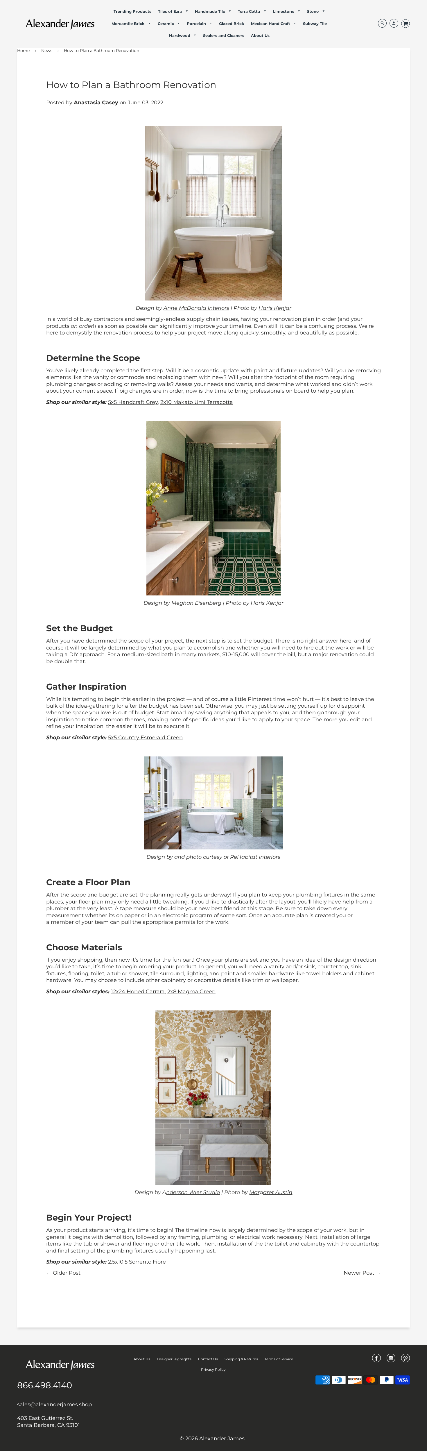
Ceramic (166, 23)
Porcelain (197, 23)
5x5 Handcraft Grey (133, 402)
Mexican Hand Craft (271, 23)
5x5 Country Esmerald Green (145, 737)
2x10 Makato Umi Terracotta (196, 402)
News (46, 50)
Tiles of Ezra (170, 11)
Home (23, 50)
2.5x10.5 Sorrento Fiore (137, 1262)
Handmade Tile (210, 11)
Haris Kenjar (275, 308)
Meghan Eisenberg (196, 603)
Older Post (66, 1273)
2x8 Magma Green (191, 991)
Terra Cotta (249, 11)
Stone (313, 11)
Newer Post (359, 1273)
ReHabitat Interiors (255, 857)
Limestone (284, 11)
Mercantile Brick (129, 23)
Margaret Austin (270, 1192)
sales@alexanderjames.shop (54, 1404)
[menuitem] (132, 11)
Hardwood (180, 35)
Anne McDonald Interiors (196, 308)
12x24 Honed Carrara (138, 991)
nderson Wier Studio (193, 1192)
